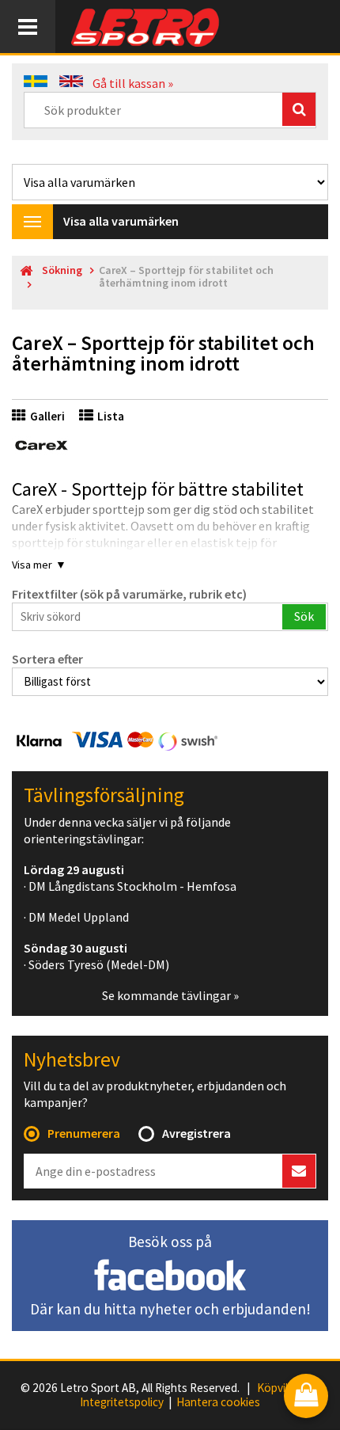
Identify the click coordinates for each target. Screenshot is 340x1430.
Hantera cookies (218, 1402)
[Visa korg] (306, 1397)
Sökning (62, 270)
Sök (304, 616)
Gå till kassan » (133, 83)
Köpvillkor (282, 1388)
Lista (110, 416)
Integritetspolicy (122, 1402)
